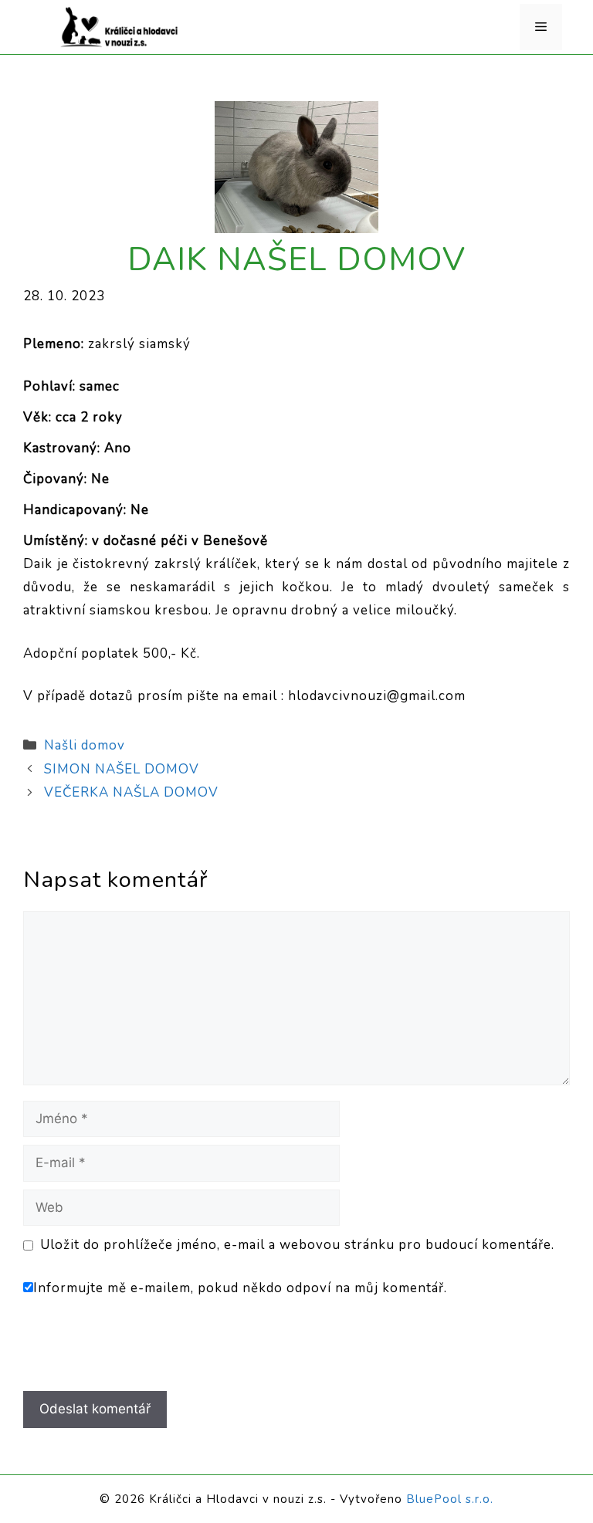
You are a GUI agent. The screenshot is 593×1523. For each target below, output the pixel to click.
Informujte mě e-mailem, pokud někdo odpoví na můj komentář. (240, 1288)
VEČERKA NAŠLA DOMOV (131, 792)
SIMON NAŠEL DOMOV (121, 769)
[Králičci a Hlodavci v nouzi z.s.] (119, 26)
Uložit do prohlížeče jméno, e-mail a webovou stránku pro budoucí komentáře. (297, 1245)
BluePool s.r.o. (449, 1499)
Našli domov (84, 745)
